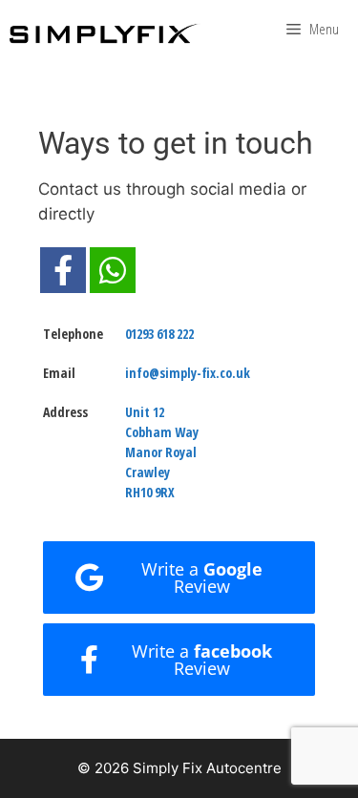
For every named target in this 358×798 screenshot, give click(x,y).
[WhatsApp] (113, 270)
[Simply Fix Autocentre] (105, 33)
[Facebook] (63, 270)
